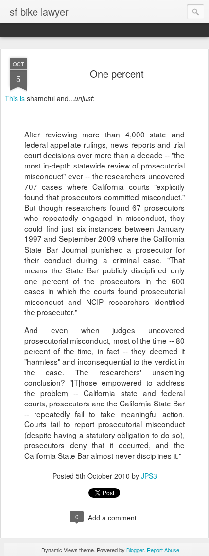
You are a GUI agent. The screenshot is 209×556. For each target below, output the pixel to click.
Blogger (135, 550)
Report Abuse (163, 550)
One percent (117, 74)
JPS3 (149, 476)
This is (15, 98)
